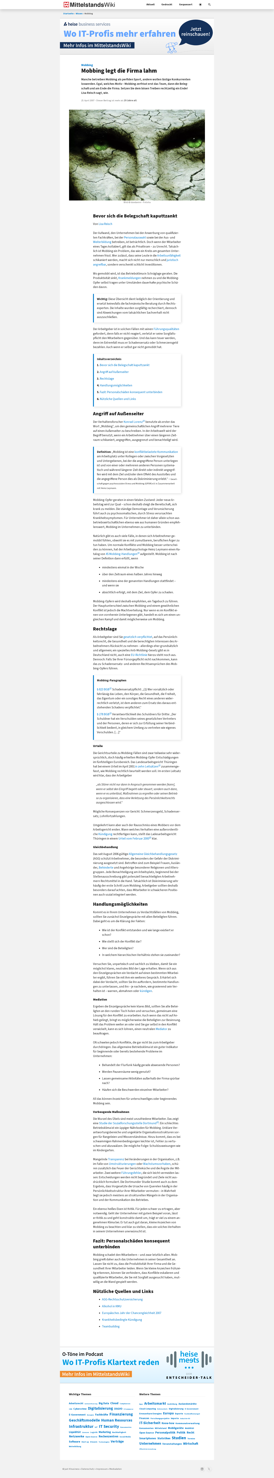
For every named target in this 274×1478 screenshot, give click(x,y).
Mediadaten (115, 1469)
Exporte (179, 1413)
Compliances (125, 1403)
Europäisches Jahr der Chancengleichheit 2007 (131, 1313)
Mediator (161, 1029)
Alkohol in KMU (111, 1306)
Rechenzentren (108, 1436)
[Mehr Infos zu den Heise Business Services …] (137, 36)
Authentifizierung (91, 1404)
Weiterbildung (102, 242)
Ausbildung (172, 1404)
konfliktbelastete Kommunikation (156, 452)
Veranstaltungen (172, 1444)
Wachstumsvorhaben (157, 1164)
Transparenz (116, 1159)
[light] (200, 4)
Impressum (102, 1469)
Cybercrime (80, 1409)
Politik (181, 1433)
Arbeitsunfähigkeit (169, 255)
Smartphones (147, 1438)
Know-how (168, 1423)
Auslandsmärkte (188, 1404)
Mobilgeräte (176, 1428)
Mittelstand (161, 1428)
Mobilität (189, 1428)
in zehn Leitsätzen (146, 766)
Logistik (93, 1432)
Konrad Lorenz (133, 422)
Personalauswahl (135, 237)
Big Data (104, 1403)
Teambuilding (111, 1326)
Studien (179, 1438)
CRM (70, 1409)
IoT (96, 1427)
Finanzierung (121, 1414)
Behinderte (106, 867)
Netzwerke (76, 1436)
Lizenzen (85, 1432)
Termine (191, 1438)
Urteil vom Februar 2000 (133, 838)
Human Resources (116, 1420)
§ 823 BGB (103, 689)
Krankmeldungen (129, 278)
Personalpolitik (165, 1433)
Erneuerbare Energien (150, 1413)
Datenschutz (162, 1409)
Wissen (79, 13)
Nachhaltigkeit (119, 1432)
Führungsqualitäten (166, 329)
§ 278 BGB (103, 714)
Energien (90, 1415)
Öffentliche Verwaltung (147, 1449)
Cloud (114, 1403)
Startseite (68, 13)
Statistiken (163, 1438)
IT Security (109, 1427)
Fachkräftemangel (192, 1414)
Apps (141, 1404)
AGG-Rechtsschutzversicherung (122, 1299)
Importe (175, 1418)
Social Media (125, 1436)
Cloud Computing (147, 1408)
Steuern (93, 1442)
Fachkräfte (101, 1415)
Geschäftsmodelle (84, 1420)
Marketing (105, 1432)
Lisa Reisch (105, 224)
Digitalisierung (100, 1408)
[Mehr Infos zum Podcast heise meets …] (137, 1365)
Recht (190, 1433)
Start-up (85, 1442)
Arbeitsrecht (76, 1403)
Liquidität (75, 1432)
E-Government (77, 1415)
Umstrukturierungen (122, 1164)
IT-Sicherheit (149, 1423)
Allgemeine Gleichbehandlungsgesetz (153, 854)
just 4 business (72, 1469)
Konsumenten (125, 1427)
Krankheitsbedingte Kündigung (122, 1320)
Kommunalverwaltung (188, 1423)
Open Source (91, 1436)
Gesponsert (185, 4)
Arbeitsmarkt (155, 1403)
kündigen (146, 991)
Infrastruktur (81, 1427)
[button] (209, 4)
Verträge (117, 1441)
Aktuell (150, 4)
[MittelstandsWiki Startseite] (88, 4)
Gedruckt (166, 4)
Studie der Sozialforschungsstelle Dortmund (128, 1123)
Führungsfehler (131, 1173)
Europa (168, 1413)
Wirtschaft (190, 1443)
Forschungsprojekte (160, 1418)
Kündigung (105, 834)
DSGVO (118, 1409)
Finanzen (144, 1418)
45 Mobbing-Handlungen (121, 554)
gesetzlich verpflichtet (137, 637)
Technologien (104, 1442)
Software (74, 1442)
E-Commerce (128, 1409)
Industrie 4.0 (185, 1418)
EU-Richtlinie (139, 655)
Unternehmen (150, 1443)
